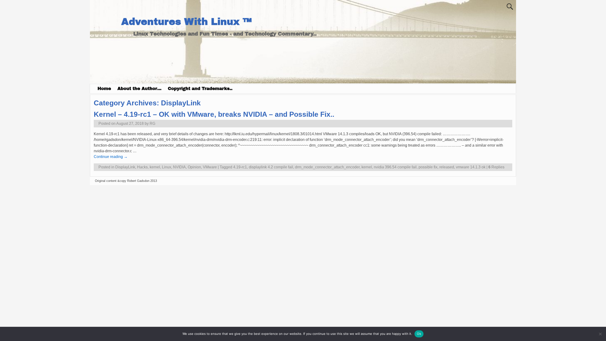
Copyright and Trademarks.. (200, 88)
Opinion (194, 167)
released (446, 167)
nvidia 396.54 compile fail (395, 167)
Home (104, 88)
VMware (210, 167)
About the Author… (139, 88)
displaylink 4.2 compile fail (271, 167)
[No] (600, 334)
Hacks (142, 167)
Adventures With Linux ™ (186, 21)
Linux (166, 167)
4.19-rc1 (240, 167)
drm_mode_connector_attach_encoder (327, 167)
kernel (155, 167)
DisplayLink (125, 167)
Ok (419, 334)
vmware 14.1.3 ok (471, 167)
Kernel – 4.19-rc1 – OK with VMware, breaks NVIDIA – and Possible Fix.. (214, 114)
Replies (496, 167)
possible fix (428, 167)
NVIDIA (179, 167)
